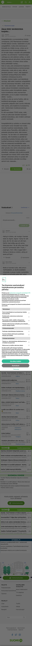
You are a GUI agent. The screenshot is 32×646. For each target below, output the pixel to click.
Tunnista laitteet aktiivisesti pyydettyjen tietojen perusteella (13, 334)
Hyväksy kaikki (15, 361)
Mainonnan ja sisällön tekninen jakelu (12, 345)
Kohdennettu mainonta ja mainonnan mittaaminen (12, 316)
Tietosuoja (16, 369)
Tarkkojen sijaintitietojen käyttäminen (12, 331)
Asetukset (15, 365)
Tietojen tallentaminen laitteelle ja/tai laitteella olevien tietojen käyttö (15, 324)
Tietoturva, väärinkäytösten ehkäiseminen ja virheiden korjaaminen (14, 341)
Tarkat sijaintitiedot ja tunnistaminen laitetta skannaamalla (14, 312)
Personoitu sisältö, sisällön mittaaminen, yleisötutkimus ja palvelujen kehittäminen (13, 320)
